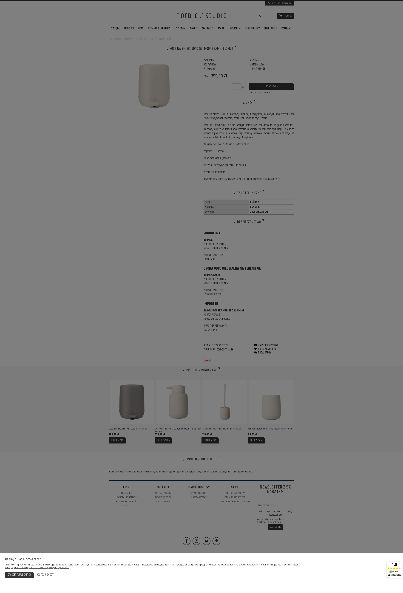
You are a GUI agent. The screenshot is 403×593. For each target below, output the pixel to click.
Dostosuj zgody (45, 575)
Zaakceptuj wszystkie (19, 575)
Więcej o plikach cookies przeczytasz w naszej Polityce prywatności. (37, 568)
